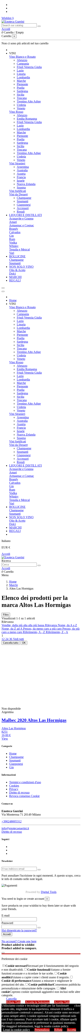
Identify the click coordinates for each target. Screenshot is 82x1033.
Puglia (20, 87)
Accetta (71, 1029)
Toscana (22, 98)
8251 (5, 731)
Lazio (20, 70)
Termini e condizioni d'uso (25, 782)
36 (11, 639)
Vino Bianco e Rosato (22, 56)
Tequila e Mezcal (19, 249)
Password (7, 923)
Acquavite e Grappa (21, 218)
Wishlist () (8, 18)
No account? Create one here (19, 941)
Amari (13, 222)
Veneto (21, 108)
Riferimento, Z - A (57, 632)
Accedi (6, 554)
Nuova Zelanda (26, 184)
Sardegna (22, 91)
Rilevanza (51, 625)
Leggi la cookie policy (16, 1029)
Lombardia (23, 77)
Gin (11, 235)
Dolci (12, 273)
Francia (21, 177)
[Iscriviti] (39, 869)
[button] (12, 53)
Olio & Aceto (17, 270)
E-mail (6, 915)
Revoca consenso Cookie (24, 796)
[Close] (3, 291)
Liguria (21, 74)
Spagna (21, 187)
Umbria (21, 105)
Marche (21, 80)
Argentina (23, 166)
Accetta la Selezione (37, 1002)
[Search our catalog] (39, 26)
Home (13, 753)
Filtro (6, 614)
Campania (23, 63)
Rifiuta (58, 1029)
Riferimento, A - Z (34, 632)
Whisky (13, 246)
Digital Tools (48, 892)
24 (7, 639)
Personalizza (42, 1029)
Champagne (24, 197)
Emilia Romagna (27, 118)
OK (24, 642)
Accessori (23, 208)
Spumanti (22, 201)
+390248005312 (12, 821)
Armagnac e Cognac (21, 225)
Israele (21, 180)
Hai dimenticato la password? (19, 930)
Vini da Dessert (18, 194)
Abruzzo (22, 60)
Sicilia (20, 94)
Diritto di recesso (19, 792)
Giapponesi (24, 204)
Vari (11, 253)
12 (3, 639)
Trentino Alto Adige (29, 101)
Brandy (13, 228)
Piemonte (22, 84)
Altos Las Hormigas (14, 728)
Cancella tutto (10, 642)
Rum (12, 239)
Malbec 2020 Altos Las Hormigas (34, 720)
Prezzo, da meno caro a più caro (42, 628)
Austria (21, 173)
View (5, 738)
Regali (21, 211)
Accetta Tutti (62, 1002)
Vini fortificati (17, 191)
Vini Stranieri (17, 163)
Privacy (13, 789)
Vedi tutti (18, 639)
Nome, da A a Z (67, 625)
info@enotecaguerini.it (15, 828)
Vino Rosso (16, 111)
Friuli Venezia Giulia (29, 67)
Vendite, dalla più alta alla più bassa (23, 625)
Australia (22, 170)
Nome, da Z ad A (12, 628)
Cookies (14, 785)
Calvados (14, 232)
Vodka (13, 242)
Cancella (11, 998)
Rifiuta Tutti (13, 1002)
